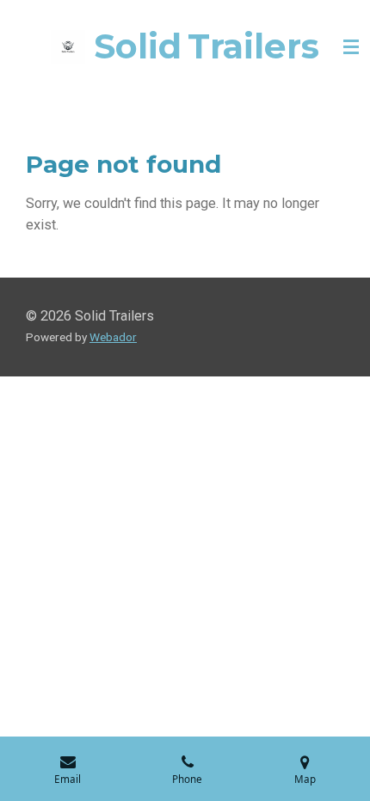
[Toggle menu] (351, 47)
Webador (113, 337)
